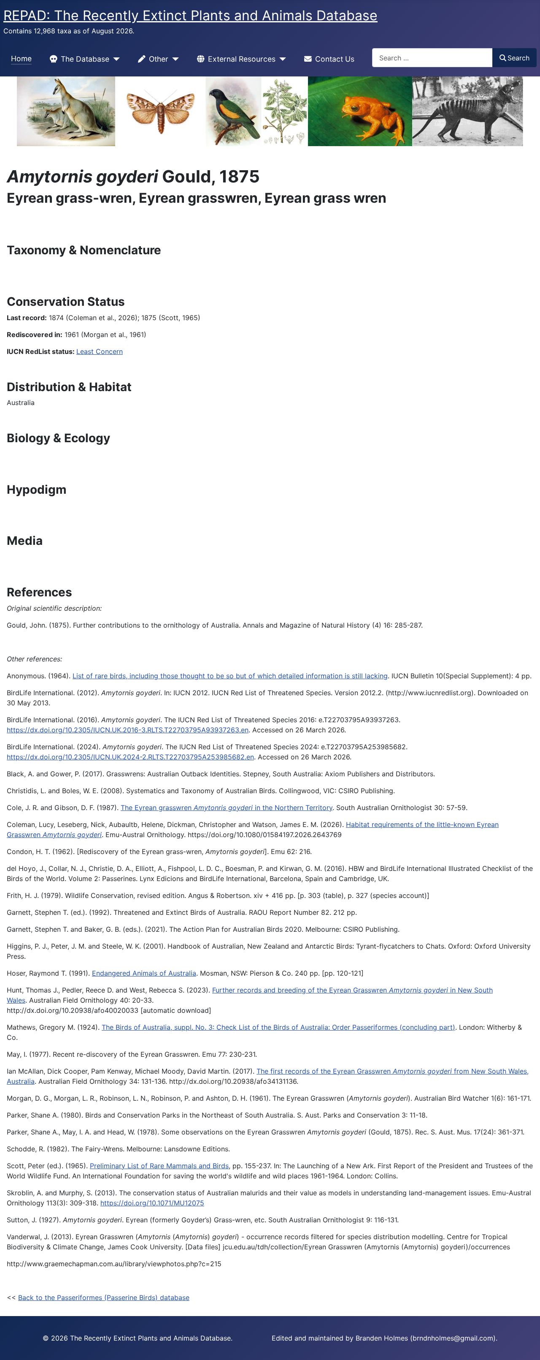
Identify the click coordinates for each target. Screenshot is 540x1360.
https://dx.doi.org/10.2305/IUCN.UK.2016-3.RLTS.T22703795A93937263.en (127, 730)
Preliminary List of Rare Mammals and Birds (159, 1165)
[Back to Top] (525, 1344)
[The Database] (114, 59)
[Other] (173, 59)
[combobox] (432, 57)
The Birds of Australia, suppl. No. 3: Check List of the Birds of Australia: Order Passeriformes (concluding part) (278, 1027)
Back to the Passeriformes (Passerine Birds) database (103, 1297)
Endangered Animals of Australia (144, 973)
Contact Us (334, 58)
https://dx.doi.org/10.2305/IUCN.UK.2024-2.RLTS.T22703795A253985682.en (130, 757)
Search (518, 58)
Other (158, 58)
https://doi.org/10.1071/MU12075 (152, 1203)
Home (21, 58)
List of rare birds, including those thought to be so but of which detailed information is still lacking (230, 676)
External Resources (241, 58)
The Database (85, 58)
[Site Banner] (270, 111)
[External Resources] (280, 59)
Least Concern (99, 351)
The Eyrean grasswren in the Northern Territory (226, 807)
